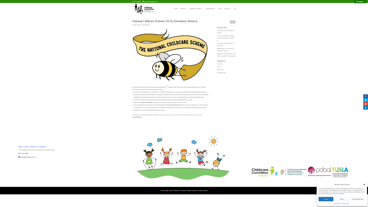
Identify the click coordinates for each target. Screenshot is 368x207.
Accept (326, 199)
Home (176, 9)
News (220, 9)
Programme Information (174, 105)
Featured (219, 64)
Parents (182, 9)
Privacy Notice (345, 203)
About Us (227, 9)
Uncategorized (221, 73)
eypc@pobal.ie (137, 117)
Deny (342, 199)
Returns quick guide (147, 102)
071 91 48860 (137, 1)
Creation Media (203, 190)
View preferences (357, 199)
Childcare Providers (196, 9)
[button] (364, 185)
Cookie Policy (337, 203)
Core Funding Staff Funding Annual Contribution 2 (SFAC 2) (226, 38)
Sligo (135, 25)
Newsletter (220, 70)
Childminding (210, 9)
